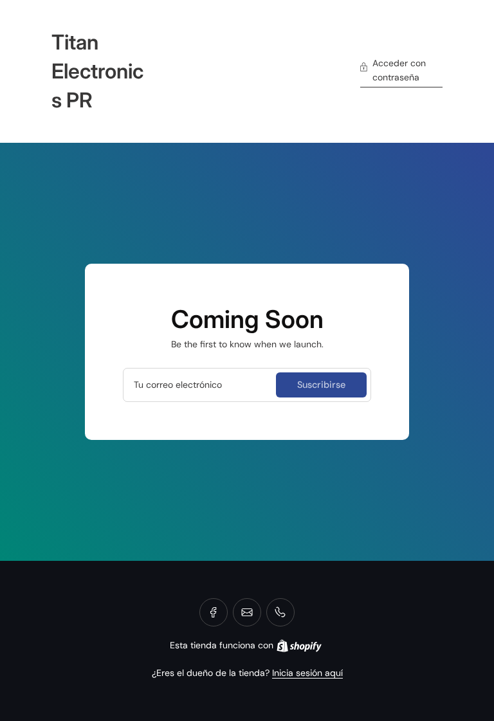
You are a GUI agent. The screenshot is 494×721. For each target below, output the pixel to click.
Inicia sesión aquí (307, 673)
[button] (401, 71)
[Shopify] (299, 645)
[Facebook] (213, 612)
